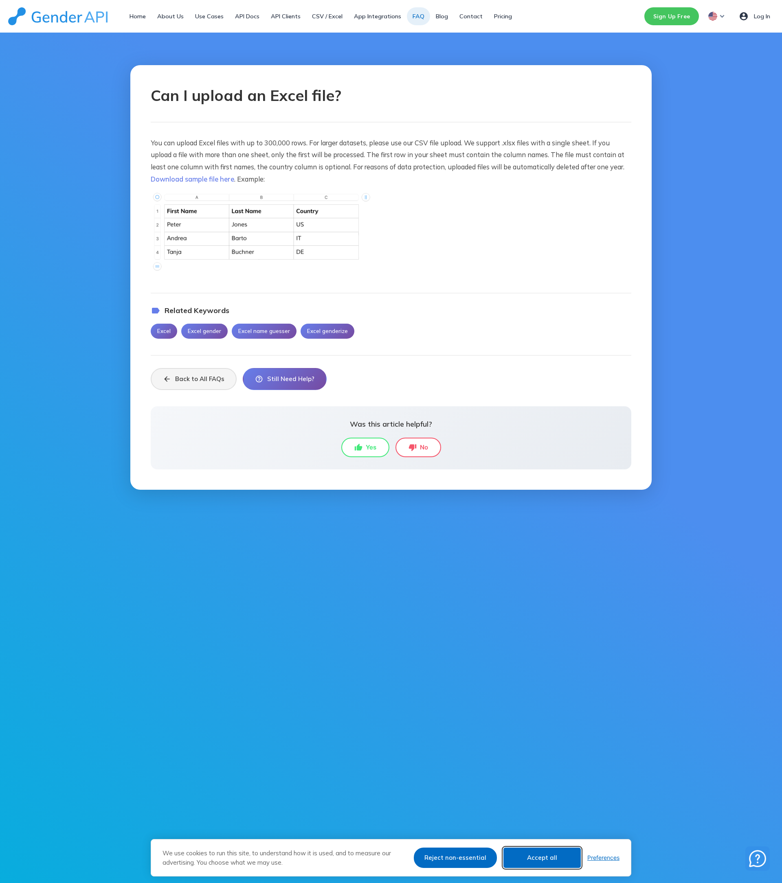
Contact (471, 16)
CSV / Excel (327, 16)
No (418, 447)
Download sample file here (192, 179)
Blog (442, 16)
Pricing (503, 16)
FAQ (418, 16)
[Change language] (717, 16)
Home (138, 16)
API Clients (286, 16)
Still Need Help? (284, 379)
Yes (365, 447)
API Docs (247, 16)
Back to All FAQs (193, 379)
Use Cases (209, 16)
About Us (170, 16)
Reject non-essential (455, 857)
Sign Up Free (671, 16)
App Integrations (377, 16)
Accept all (542, 857)
